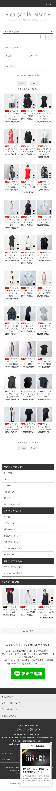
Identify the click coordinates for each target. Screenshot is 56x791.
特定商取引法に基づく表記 (19, 770)
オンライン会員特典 (13, 573)
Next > (34, 83)
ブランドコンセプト (13, 567)
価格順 (30, 75)
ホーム (7, 47)
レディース (33, 56)
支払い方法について (17, 767)
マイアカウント (7, 753)
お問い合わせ (6, 759)
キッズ (8, 56)
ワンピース (15, 47)
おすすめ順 (21, 75)
